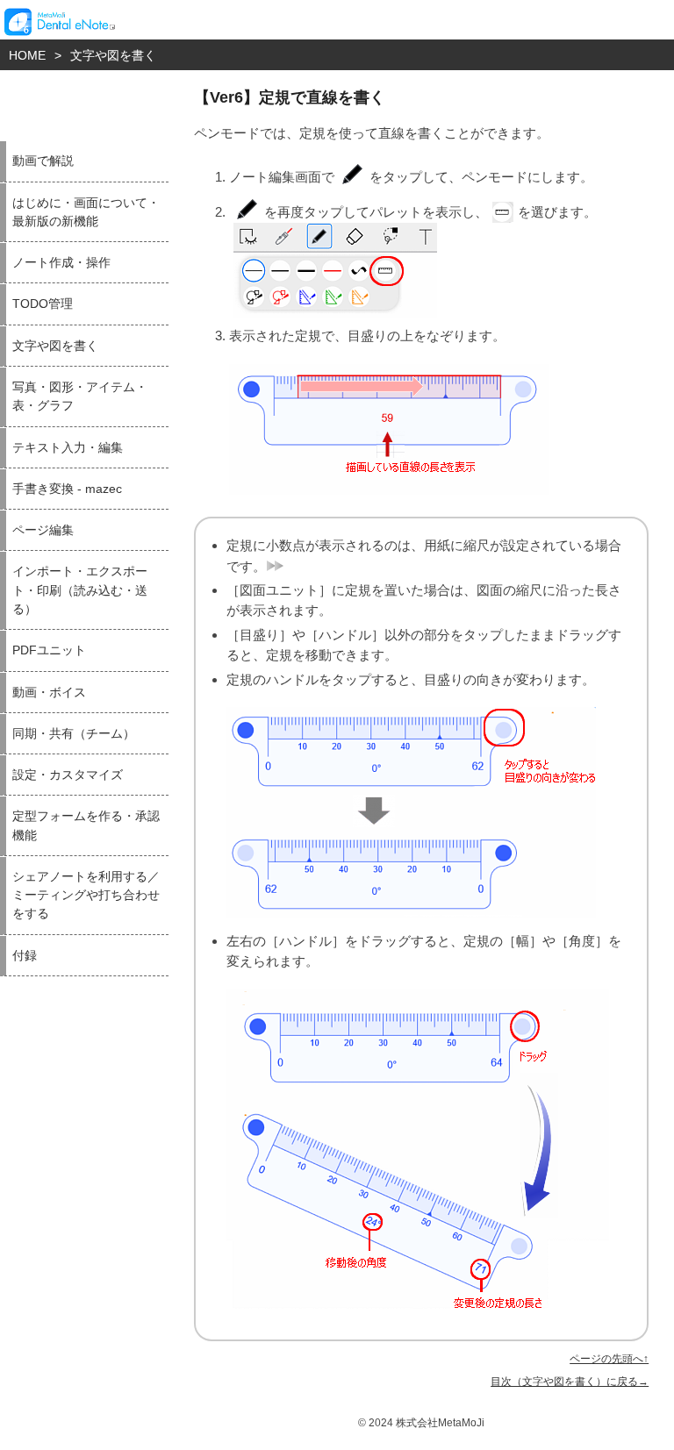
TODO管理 (42, 304)
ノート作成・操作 (61, 262)
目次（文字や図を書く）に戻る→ (570, 1381)
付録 (24, 955)
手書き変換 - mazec (67, 489)
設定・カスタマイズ (67, 775)
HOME (27, 55)
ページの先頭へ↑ (609, 1359)
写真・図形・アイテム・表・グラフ (79, 396)
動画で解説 (43, 161)
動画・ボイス (49, 692)
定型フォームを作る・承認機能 (86, 825)
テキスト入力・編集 (67, 447)
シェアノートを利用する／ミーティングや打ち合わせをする (86, 895)
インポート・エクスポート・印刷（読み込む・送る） (79, 590)
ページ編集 (43, 530)
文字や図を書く (113, 55)
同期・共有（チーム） (73, 733)
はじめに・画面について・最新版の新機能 (86, 212)
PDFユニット (49, 650)
